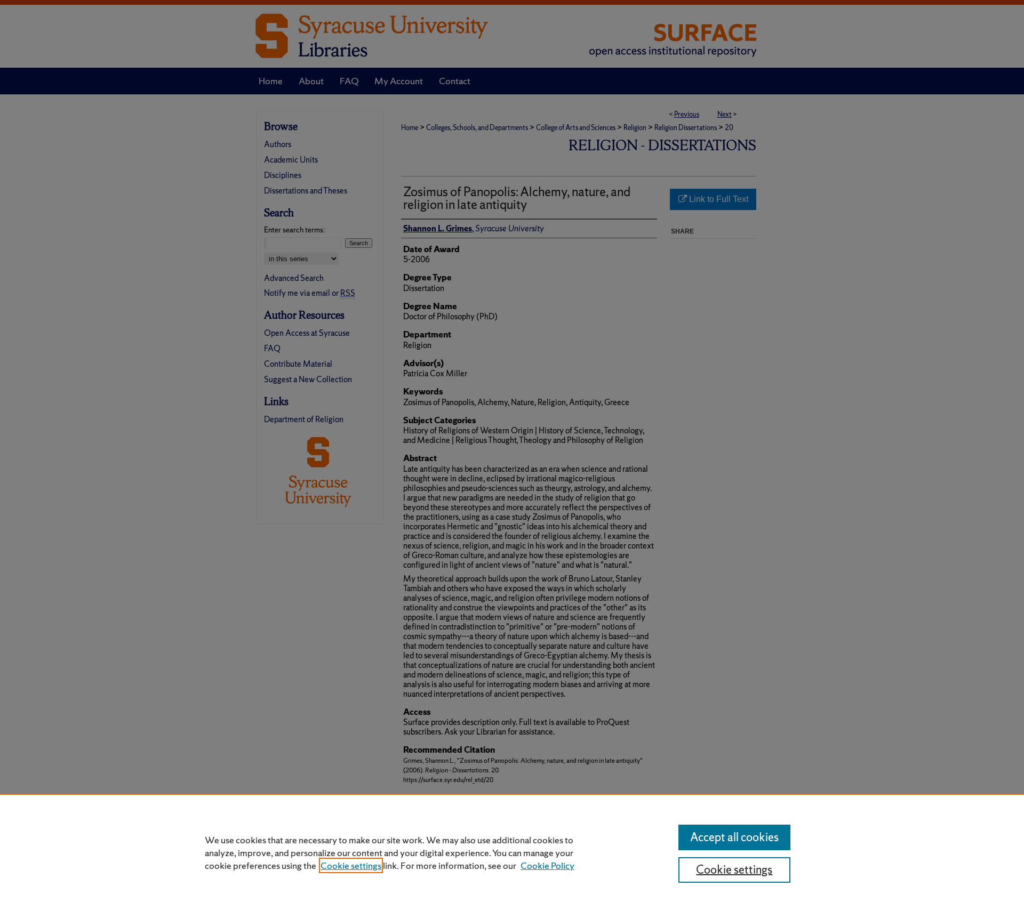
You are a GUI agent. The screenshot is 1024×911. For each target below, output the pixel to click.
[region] (512, 852)
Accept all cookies (734, 837)
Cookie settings (351, 865)
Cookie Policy (547, 865)
